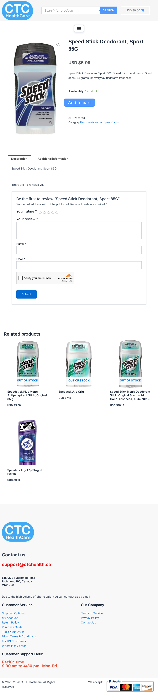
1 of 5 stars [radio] (40, 212)
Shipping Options (13, 613)
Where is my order (14, 646)
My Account (10, 618)
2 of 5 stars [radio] (44, 212)
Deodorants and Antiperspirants (99, 122)
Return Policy (10, 622)
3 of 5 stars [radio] (48, 212)
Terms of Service (92, 613)
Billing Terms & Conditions (19, 636)
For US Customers (14, 641)
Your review (27, 219)
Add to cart (79, 102)
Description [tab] (19, 158)
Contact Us (88, 622)
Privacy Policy (90, 618)
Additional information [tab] (53, 158)
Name (21, 243)
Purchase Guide (12, 627)
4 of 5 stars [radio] (53, 212)
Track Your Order (13, 632)
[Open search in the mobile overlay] (79, 10)
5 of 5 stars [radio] (57, 212)
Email (20, 259)
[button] (79, 28)
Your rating (26, 211)
